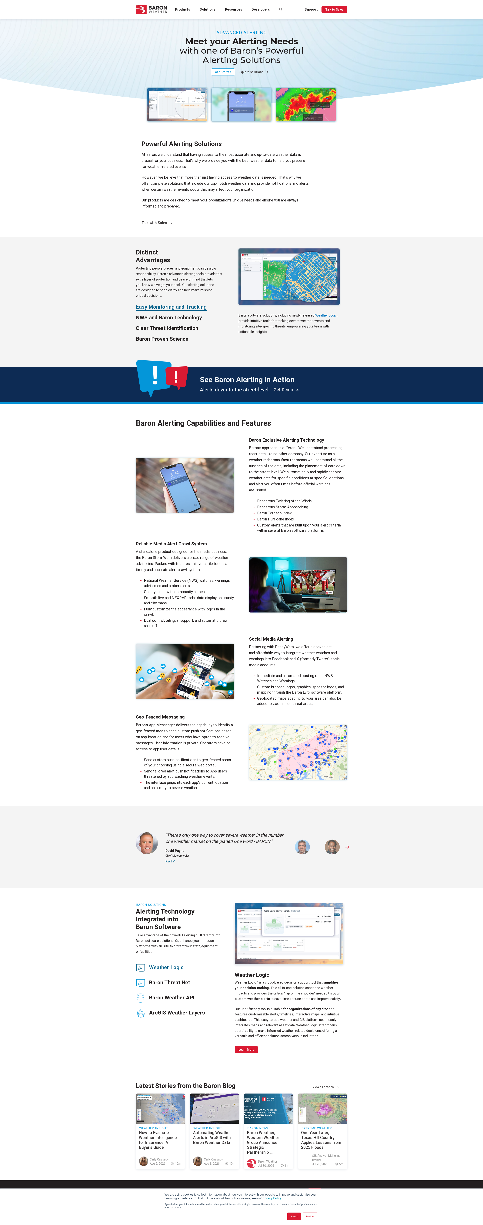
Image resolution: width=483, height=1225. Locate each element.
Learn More (246, 1049)
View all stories (323, 1087)
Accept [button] (294, 1216)
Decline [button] (310, 1216)
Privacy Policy (271, 1198)
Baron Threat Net (169, 982)
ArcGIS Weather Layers (177, 1013)
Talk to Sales (334, 9)
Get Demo (284, 389)
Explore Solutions (251, 72)
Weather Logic (326, 315)
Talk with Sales (154, 223)
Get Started (223, 72)
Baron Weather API (172, 997)
